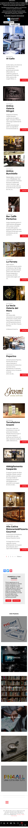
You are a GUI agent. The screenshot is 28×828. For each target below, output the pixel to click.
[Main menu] (7, 802)
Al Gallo (10, 58)
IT (19, 825)
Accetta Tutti (14, 24)
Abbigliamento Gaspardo (14, 467)
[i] (19, 18)
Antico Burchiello (11, 172)
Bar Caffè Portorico (11, 217)
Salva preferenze (8, 22)
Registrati (16, 600)
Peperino (11, 356)
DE (22, 825)
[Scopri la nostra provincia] (18, 823)
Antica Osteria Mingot (10, 108)
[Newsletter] (22, 823)
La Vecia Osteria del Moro (12, 308)
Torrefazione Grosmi (13, 423)
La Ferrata (11, 261)
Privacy (19, 814)
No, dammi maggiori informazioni (14, 15)
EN (25, 825)
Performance (14, 20)
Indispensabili (14, 18)
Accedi (8, 600)
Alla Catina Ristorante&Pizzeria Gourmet (17, 529)
